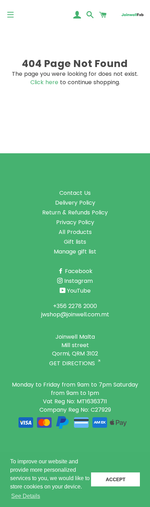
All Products (75, 232)
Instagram (78, 281)
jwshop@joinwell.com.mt (75, 314)
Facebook (78, 271)
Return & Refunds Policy (75, 212)
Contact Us (75, 193)
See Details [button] (25, 496)
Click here (44, 82)
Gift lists (75, 242)
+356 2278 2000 (75, 306)
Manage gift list (75, 252)
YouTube (79, 291)
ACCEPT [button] (116, 479)
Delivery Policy (75, 203)
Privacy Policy (75, 222)
